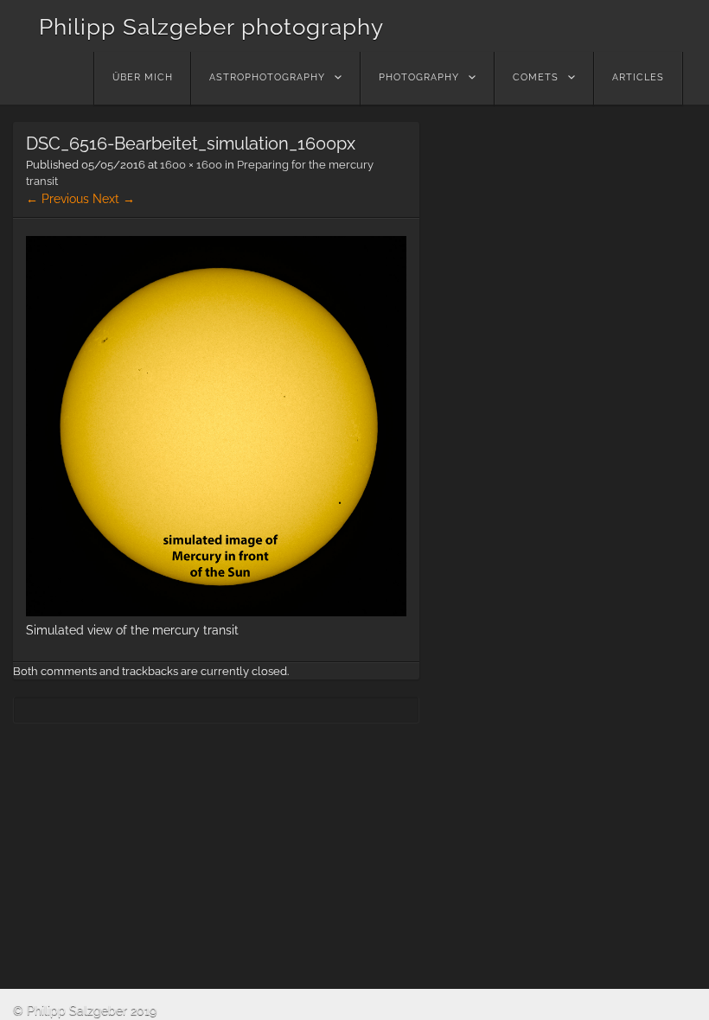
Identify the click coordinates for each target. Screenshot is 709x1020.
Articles (638, 77)
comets (536, 77)
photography (419, 77)
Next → (114, 199)
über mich (142, 77)
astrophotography (267, 77)
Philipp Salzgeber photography (211, 27)
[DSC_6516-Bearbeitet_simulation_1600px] (216, 612)
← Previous (57, 199)
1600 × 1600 (191, 164)
